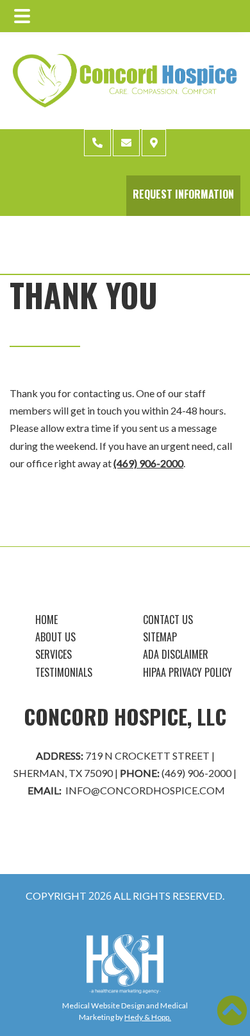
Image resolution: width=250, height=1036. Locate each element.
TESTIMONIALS (63, 672)
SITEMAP (160, 637)
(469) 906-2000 (148, 463)
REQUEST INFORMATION (183, 194)
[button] (232, 1010)
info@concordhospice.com (145, 790)
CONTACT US (168, 619)
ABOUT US (55, 637)
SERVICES (53, 654)
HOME (46, 619)
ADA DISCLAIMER (175, 654)
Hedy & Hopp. (147, 1017)
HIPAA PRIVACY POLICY (187, 672)
